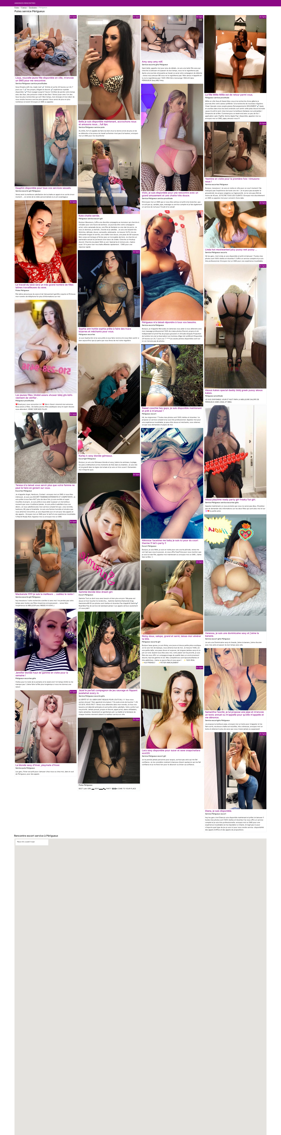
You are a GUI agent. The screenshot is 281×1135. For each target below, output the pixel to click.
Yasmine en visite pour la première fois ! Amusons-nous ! (232, 180)
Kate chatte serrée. (89, 215)
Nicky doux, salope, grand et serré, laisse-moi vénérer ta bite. (171, 637)
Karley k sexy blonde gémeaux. (96, 455)
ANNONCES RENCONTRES (24, 3)
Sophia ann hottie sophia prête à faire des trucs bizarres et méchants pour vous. (105, 330)
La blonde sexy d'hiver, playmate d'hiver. (37, 765)
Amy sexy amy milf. (152, 61)
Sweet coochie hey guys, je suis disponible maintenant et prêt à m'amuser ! (172, 409)
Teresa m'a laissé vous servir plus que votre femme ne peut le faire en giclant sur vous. (45, 486)
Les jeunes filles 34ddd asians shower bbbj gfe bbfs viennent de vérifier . (43, 396)
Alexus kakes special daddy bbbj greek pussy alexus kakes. (234, 391)
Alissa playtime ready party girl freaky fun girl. (230, 499)
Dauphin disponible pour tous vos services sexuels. (43, 188)
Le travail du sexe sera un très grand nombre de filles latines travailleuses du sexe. (44, 286)
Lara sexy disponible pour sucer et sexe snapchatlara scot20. (171, 752)
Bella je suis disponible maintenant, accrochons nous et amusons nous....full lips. (107, 123)
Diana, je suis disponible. (218, 811)
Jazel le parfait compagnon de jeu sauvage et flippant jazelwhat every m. (108, 691)
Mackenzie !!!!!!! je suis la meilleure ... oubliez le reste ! (44, 594)
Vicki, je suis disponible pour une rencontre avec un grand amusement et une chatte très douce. (170, 194)
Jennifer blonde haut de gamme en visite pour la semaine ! (41, 674)
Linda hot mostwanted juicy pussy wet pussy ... (231, 249)
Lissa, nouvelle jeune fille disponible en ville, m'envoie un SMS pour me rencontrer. (44, 79)
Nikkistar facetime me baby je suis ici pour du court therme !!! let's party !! (170, 542)
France (24, 7)
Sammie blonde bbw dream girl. (96, 591)
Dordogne (33, 7)
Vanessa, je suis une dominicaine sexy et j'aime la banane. (232, 634)
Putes (16, 7)
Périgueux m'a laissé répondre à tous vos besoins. (169, 322)
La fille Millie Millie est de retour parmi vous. (229, 94)
